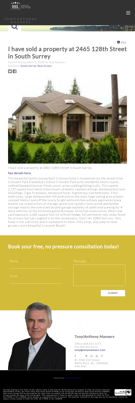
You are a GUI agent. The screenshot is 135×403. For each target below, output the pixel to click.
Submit (113, 293)
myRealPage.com (73, 378)
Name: (14, 261)
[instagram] (103, 355)
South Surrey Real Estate (36, 65)
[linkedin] (93, 355)
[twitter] (87, 355)
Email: (14, 276)
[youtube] (98, 355)
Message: (80, 261)
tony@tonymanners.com (90, 349)
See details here (19, 173)
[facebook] (77, 355)
